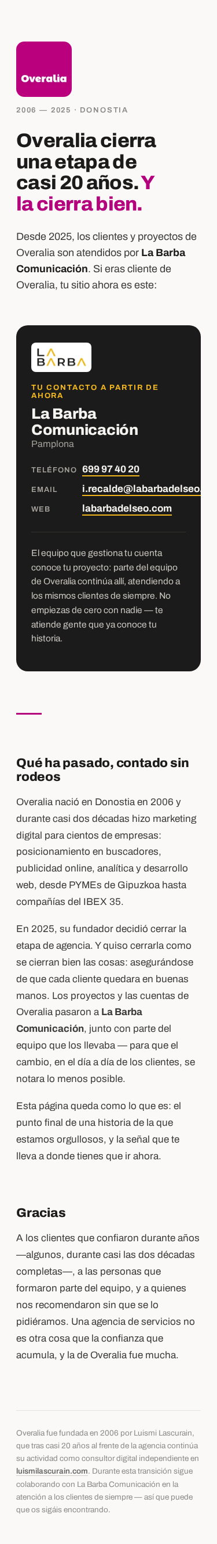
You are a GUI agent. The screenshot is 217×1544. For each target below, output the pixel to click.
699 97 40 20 (110, 469)
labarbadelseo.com (127, 508)
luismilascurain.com (52, 1471)
